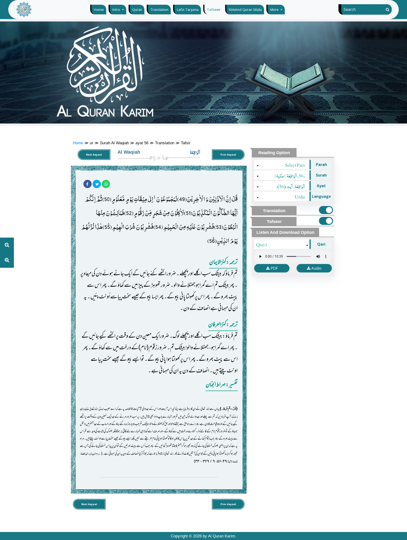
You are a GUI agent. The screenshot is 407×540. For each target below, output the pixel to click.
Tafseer (213, 9)
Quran (137, 9)
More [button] (275, 9)
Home (100, 9)
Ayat (321, 185)
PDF (274, 268)
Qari (321, 244)
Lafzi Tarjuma (188, 9)
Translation (159, 9)
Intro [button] (116, 9)
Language (321, 196)
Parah (321, 164)
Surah (321, 175)
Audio (316, 268)
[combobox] (282, 164)
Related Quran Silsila (245, 9)
